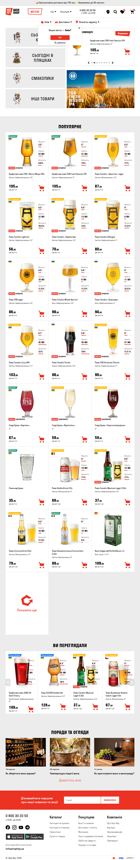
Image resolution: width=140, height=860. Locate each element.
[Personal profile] (108, 12)
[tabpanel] (100, 47)
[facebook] (8, 827)
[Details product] (77, 47)
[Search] (115, 12)
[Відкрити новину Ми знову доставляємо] (100, 107)
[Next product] (112, 62)
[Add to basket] (127, 52)
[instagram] (14, 827)
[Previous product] (88, 62)
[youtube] (21, 827)
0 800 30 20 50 (88, 10)
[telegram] (27, 827)
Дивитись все (70, 780)
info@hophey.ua (15, 848)
